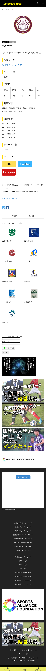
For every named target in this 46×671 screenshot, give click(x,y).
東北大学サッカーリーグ (23, 527)
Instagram (26, 654)
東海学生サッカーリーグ (23, 557)
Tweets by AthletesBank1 (9, 509)
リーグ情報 (11, 658)
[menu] (42, 3)
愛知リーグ (23, 565)
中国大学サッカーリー (22, 576)
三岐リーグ (23, 568)
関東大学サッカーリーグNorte (23, 535)
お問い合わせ (30, 660)
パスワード (5, 341)
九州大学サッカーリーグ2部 (12, 65)
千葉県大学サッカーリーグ (23, 546)
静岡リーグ (23, 561)
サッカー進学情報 (21, 658)
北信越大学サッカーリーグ (23, 550)
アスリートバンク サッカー (23, 650)
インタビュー (32, 658)
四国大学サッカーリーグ (23, 580)
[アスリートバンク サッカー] (12, 3)
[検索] (37, 3)
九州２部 (5, 42)
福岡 (13, 42)
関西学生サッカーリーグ (23, 572)
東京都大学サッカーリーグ (23, 539)
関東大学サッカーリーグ (23, 531)
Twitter (19, 654)
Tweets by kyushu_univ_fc (10, 178)
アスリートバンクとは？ (17, 660)
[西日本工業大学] (33, 216)
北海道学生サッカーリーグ (23, 523)
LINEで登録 (9, 348)
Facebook (23, 654)
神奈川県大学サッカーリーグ (23, 542)
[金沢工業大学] (12, 216)
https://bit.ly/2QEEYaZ (9, 198)
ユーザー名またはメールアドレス (12, 336)
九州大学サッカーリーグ (23, 584)
